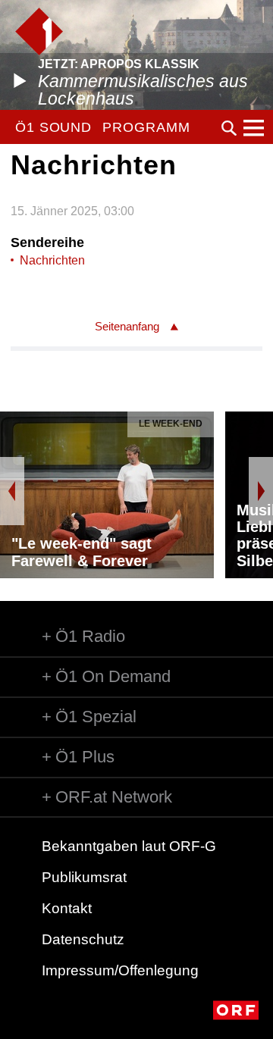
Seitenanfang (127, 326)
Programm (146, 127)
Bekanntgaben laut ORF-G (129, 846)
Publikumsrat (84, 877)
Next (261, 491)
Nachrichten (52, 260)
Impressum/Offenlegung (120, 970)
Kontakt (67, 908)
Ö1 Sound (53, 127)
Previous (12, 491)
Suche (229, 128)
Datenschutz (83, 939)
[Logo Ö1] (39, 31)
